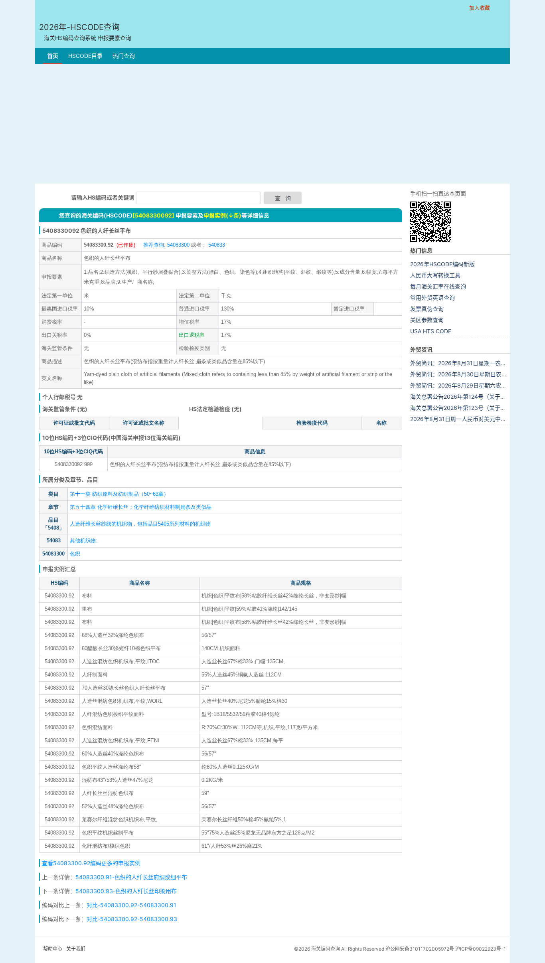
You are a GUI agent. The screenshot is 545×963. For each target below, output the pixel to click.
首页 (52, 55)
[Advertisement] (272, 124)
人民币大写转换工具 (435, 275)
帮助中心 (52, 949)
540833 (216, 245)
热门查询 (124, 55)
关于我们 (75, 949)
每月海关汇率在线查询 (438, 286)
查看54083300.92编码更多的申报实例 (91, 863)
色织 (75, 554)
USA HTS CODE (430, 331)
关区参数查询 (427, 319)
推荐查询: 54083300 (166, 245)
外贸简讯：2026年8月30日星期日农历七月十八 (469, 374)
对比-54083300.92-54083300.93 (132, 919)
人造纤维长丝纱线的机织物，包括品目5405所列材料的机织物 (140, 524)
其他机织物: (83, 541)
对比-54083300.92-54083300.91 (131, 905)
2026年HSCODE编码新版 (442, 264)
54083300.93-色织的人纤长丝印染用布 (126, 891)
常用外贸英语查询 (432, 297)
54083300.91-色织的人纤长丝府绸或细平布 (131, 877)
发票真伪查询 (427, 308)
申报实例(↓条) (222, 215)
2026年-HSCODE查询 (85, 31)
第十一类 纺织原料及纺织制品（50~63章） (119, 494)
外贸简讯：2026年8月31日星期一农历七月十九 (469, 363)
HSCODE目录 (85, 55)
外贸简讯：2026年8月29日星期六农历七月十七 (469, 385)
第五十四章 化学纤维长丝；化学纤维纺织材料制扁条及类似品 (140, 507)
